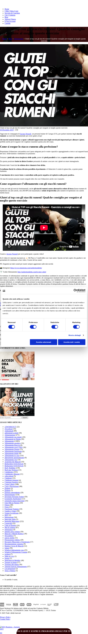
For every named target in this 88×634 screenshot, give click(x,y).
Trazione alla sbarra (12, 564)
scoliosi (7, 554)
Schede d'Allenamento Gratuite (16, 552)
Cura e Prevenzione (12, 486)
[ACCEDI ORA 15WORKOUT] (17, 379)
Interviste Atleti (10, 519)
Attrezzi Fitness (10, 19)
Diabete (7, 488)
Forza (7, 507)
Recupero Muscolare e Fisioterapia (17, 542)
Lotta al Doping (10, 525)
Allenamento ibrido (12, 453)
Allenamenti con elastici (13, 437)
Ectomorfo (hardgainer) (13, 499)
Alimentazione (10, 435)
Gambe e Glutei (10, 511)
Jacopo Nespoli (12, 254)
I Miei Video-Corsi (11, 11)
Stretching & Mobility (12, 560)
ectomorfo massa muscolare (15, 501)
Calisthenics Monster (12, 474)
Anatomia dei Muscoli (13, 462)
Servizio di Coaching (12, 13)
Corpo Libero (9, 484)
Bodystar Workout (11, 470)
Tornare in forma (11, 562)
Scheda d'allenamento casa (14, 550)
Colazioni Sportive (11, 482)
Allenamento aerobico (13, 443)
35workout (8, 429)
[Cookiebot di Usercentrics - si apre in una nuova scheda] (75, 290)
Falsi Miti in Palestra (12, 503)
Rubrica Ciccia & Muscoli (14, 546)
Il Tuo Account (10, 21)
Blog (6, 17)
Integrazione (9, 517)
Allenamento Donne (12, 449)
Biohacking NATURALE (14, 466)
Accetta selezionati (43, 342)
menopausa (9, 530)
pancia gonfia (9, 538)
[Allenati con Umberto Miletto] (17, 415)
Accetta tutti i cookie (71, 342)
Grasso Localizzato (11, 513)
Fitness (7, 505)
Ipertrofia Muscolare (12, 521)
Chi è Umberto (10, 15)
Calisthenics (9, 472)
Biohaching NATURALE (14, 464)
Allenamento (18, 39)
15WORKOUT (10, 427)
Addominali (9, 431)
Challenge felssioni (11, 480)
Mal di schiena (10, 527)
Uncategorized (10, 569)
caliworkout (9, 476)
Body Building (10, 468)
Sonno (7, 558)
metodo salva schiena (12, 532)
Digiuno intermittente (12, 493)
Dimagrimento (10, 495)
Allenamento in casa (12, 456)
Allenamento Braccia (12, 445)
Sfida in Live (9, 556)
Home (7, 9)
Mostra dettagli (75, 335)
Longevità (8, 523)
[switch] (33, 327)
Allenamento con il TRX (14, 447)
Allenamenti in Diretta (13, 439)
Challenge (8, 478)
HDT (6, 515)
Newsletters (9, 536)
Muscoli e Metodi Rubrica (14, 534)
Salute (7, 548)
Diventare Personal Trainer (14, 497)
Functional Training (12, 509)
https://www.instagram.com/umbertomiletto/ (26, 268)
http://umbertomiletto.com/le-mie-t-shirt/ (32, 272)
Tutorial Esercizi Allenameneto (16, 567)
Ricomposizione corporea (14, 544)
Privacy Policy (5, 617)
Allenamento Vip (11, 460)
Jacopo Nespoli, (26, 134)
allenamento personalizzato (14, 458)
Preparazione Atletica (12, 540)
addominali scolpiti (11, 433)
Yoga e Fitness (10, 571)
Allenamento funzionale (13, 451)
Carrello (7, 23)
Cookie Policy (5, 619)
